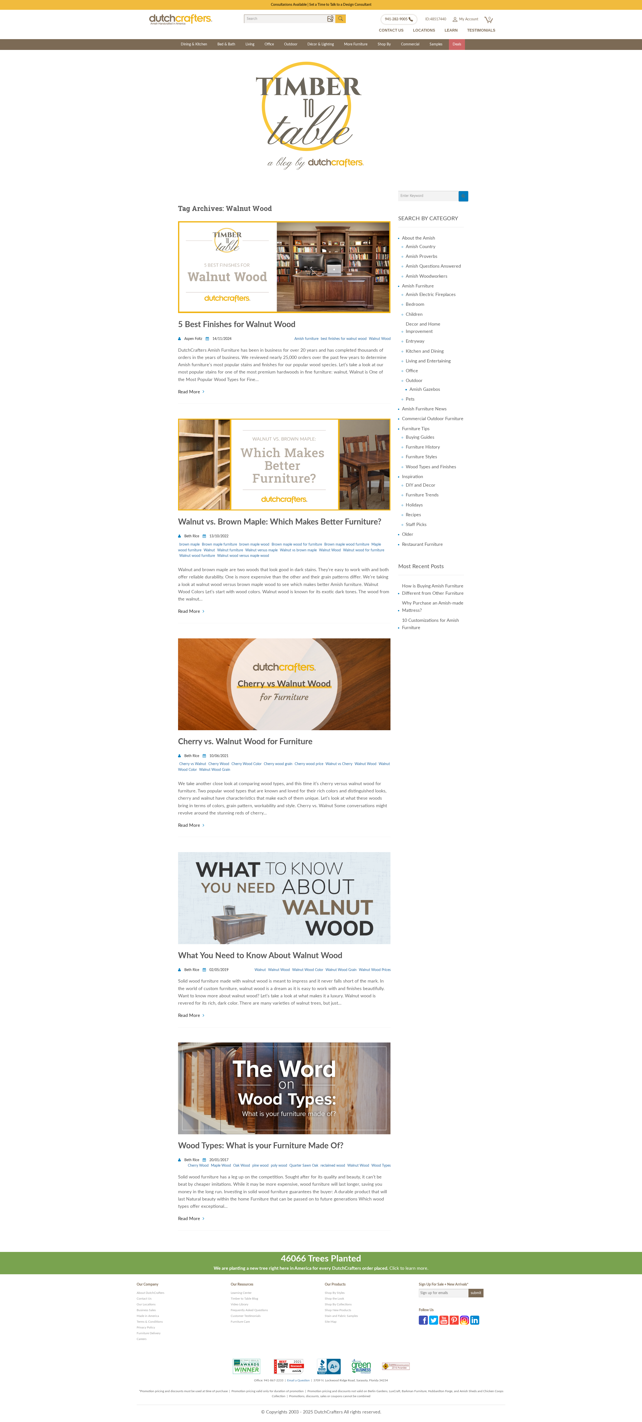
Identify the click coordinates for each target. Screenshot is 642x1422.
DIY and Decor (420, 485)
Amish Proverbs (421, 256)
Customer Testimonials (246, 1315)
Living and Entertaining (428, 361)
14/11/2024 (221, 339)
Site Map (331, 1321)
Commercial (410, 44)
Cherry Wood (218, 764)
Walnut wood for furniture (363, 550)
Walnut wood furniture (197, 556)
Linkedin (474, 1320)
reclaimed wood (332, 1165)
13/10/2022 (218, 536)
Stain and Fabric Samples (341, 1315)
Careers (141, 1338)
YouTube (443, 1320)
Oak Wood (241, 1165)
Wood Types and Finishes (431, 467)
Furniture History (423, 447)
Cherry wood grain (278, 764)
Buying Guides (420, 437)
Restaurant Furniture (422, 544)
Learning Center (241, 1292)
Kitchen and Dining (425, 351)
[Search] (463, 196)
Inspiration (412, 477)
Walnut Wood (380, 339)
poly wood (279, 1165)
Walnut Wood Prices (375, 970)
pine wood (260, 1165)
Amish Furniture (418, 286)
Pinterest (454, 1320)
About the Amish (418, 238)
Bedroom (415, 304)
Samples (436, 44)
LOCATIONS (424, 30)
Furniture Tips (416, 429)
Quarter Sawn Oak (303, 1165)
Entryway (415, 341)
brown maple (189, 544)
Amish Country (420, 247)
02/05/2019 (218, 970)
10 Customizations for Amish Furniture (430, 624)
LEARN (451, 30)
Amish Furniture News (424, 409)
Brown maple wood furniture (346, 544)
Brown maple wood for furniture (297, 544)
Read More (189, 391)
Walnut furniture (230, 550)
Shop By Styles (335, 1292)
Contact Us (144, 1298)
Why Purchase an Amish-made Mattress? (432, 607)
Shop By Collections (338, 1304)
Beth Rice (191, 536)
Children (414, 314)
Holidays (414, 505)
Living (250, 44)
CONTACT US (391, 30)
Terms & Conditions (150, 1321)
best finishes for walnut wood (344, 339)
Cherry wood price (309, 764)
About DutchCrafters (150, 1292)
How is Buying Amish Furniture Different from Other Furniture (433, 590)
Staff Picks (416, 524)
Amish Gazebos (425, 389)
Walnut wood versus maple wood (243, 556)
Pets (410, 399)
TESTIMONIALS (481, 30)
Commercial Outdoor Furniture (432, 419)
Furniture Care (240, 1321)
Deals (457, 44)
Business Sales (146, 1310)
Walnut (209, 550)
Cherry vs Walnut (192, 764)
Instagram (464, 1320)
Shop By (384, 44)
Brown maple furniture (219, 544)
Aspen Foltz (193, 339)
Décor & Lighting (320, 44)
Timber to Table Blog (244, 1298)
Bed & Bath (226, 44)
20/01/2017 (218, 1160)
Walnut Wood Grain (214, 770)
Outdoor (290, 44)
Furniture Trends (422, 495)
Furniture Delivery (148, 1333)
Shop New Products (338, 1310)
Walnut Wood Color (307, 970)
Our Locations (146, 1304)
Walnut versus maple (261, 550)
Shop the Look (334, 1298)
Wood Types (381, 1165)
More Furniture (355, 44)
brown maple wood (254, 544)
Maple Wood (221, 1165)
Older (407, 534)
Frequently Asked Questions (249, 1310)
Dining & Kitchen (194, 44)
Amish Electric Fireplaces (431, 294)
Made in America (148, 1315)
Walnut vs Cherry (339, 764)
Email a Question (298, 1380)
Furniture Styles (421, 457)
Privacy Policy (146, 1327)
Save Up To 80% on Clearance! (321, 5)
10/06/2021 (218, 756)
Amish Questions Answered (433, 266)
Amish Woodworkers (426, 276)
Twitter (433, 1320)
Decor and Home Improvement (423, 328)
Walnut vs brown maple (298, 550)
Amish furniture (306, 339)
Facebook (423, 1320)
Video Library (239, 1304)
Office (269, 44)
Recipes (413, 515)
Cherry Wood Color (246, 764)
